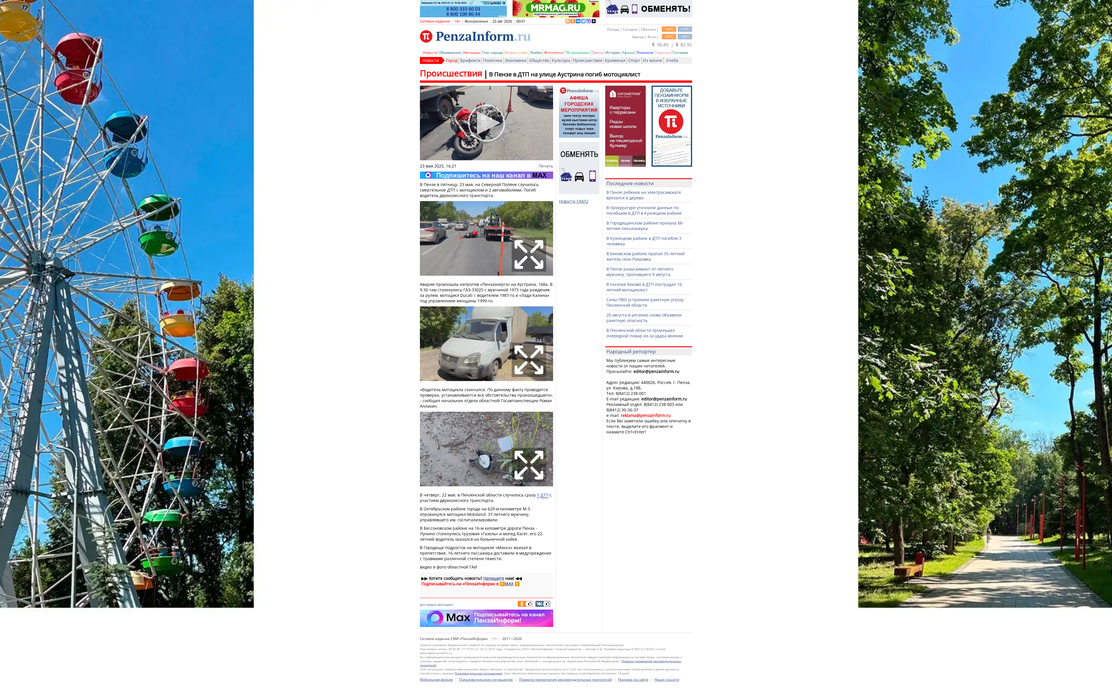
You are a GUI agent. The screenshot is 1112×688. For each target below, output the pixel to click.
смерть (431, 604)
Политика (492, 60)
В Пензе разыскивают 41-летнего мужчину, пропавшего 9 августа (639, 271)
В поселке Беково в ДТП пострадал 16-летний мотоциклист (644, 287)
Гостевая (680, 52)
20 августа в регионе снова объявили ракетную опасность (644, 317)
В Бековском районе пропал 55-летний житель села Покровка (645, 256)
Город (452, 60)
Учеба (672, 60)
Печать (546, 166)
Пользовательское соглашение (486, 679)
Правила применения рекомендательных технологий (565, 679)
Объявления (450, 52)
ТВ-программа (577, 52)
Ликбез (536, 52)
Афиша (628, 52)
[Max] (486, 175)
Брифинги (470, 60)
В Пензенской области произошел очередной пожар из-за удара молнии (644, 333)
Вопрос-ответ (516, 52)
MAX (509, 583)
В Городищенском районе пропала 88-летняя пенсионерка (645, 225)
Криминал (615, 60)
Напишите (493, 578)
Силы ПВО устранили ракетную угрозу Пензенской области (645, 302)
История (613, 52)
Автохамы (471, 52)
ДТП (544, 495)
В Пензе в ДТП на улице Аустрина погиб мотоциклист (564, 74)
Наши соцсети (666, 679)
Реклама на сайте (633, 679)
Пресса (597, 52)
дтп (422, 604)
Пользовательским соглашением (478, 673)
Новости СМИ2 (573, 201)
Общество (539, 60)
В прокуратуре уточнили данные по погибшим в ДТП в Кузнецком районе (644, 210)
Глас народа (492, 52)
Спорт (634, 60)
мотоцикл (445, 604)
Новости (430, 52)
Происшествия (587, 60)
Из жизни (652, 60)
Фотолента (553, 52)
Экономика (515, 60)
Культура (561, 60)
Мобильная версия (436, 679)
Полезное (645, 52)
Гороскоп (663, 52)
